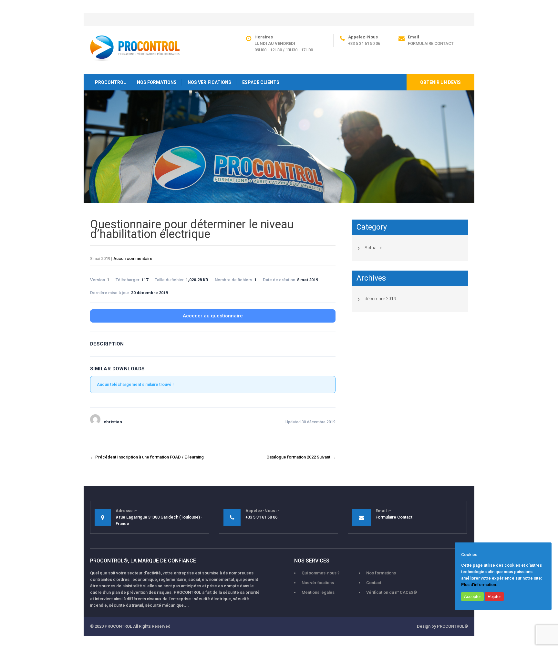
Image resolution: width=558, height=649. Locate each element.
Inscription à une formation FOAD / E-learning (147, 457)
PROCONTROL (110, 82)
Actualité (373, 247)
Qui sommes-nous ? (320, 573)
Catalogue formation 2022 (301, 457)
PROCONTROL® (452, 626)
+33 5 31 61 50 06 (364, 43)
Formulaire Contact (431, 43)
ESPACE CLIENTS (260, 82)
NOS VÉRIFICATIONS (209, 82)
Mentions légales (318, 592)
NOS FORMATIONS (157, 82)
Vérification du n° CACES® (391, 592)
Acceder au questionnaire (213, 316)
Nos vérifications (318, 582)
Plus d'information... (480, 584)
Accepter (472, 596)
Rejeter (494, 596)
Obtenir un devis (440, 82)
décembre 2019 (380, 298)
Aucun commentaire (132, 258)
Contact (373, 582)
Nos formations (381, 573)
